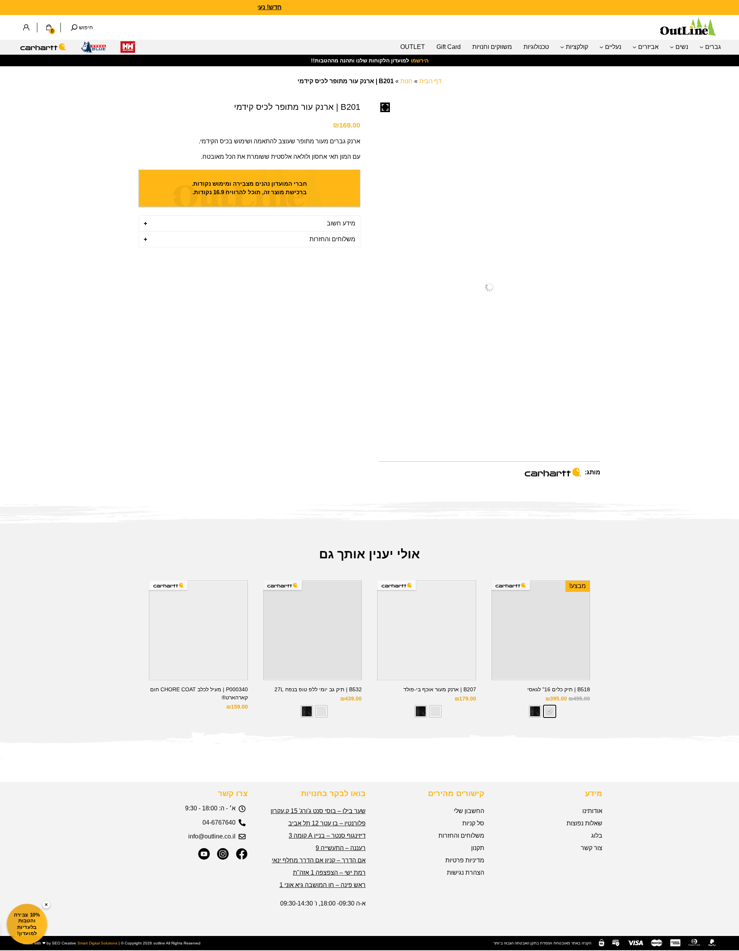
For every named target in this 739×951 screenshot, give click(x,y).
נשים (681, 47)
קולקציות (577, 47)
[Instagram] (223, 854)
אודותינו (592, 811)
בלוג (596, 835)
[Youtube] (204, 854)
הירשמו (419, 60)
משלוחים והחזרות (332, 239)
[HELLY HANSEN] (127, 49)
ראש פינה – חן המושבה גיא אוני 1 (322, 885)
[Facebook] (241, 854)
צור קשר (591, 848)
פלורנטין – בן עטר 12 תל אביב (327, 823)
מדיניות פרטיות (464, 860)
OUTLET (412, 47)
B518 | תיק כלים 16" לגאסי (558, 689)
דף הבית (430, 81)
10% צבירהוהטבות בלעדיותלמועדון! (27, 924)
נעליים (613, 47)
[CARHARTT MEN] (43, 49)
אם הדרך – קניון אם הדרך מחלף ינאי (319, 860)
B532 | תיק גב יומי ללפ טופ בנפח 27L (318, 689)
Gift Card (448, 47)
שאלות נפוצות (584, 823)
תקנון (477, 848)
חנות (406, 81)
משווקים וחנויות (492, 47)
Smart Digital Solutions (97, 943)
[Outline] (688, 33)
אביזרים (648, 47)
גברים (713, 47)
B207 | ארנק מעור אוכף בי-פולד (439, 689)
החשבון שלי (469, 811)
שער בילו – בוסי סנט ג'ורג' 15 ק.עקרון (318, 811)
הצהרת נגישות (465, 872)
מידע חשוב (341, 223)
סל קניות (473, 823)
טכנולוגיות (536, 47)
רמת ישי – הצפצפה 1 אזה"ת (329, 872)
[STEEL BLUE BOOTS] (93, 49)
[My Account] (26, 27)
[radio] (549, 711)
